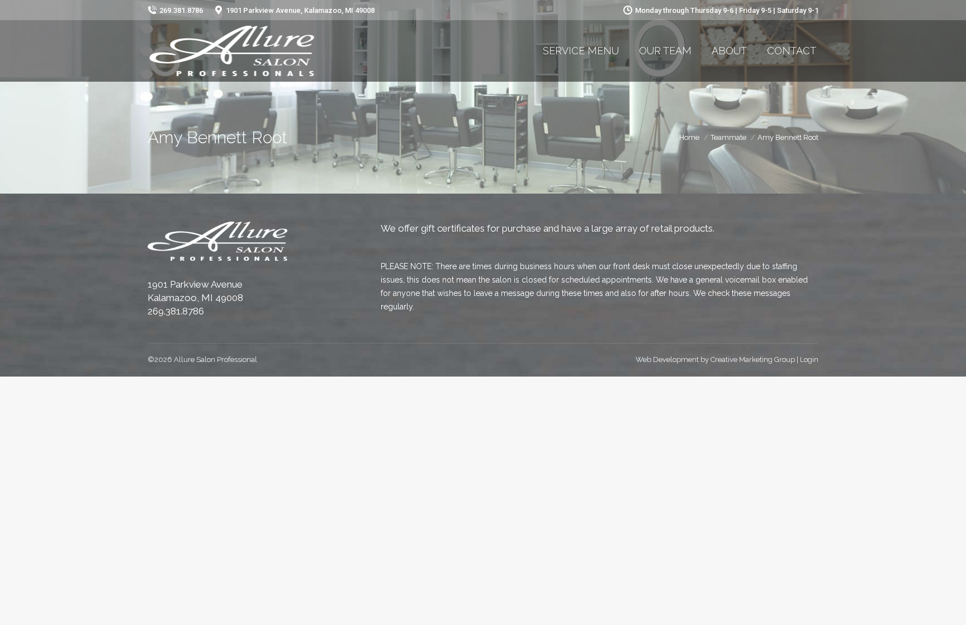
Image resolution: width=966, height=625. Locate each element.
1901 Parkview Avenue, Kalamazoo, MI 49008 (300, 10)
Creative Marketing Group (753, 359)
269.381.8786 (176, 311)
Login (809, 359)
